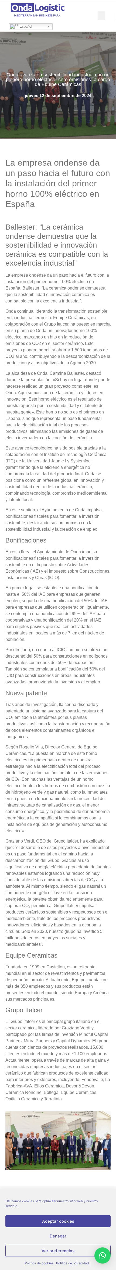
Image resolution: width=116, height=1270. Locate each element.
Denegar (58, 1236)
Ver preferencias (58, 1250)
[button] (101, 15)
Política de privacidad (72, 1263)
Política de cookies (39, 1263)
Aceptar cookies (58, 1221)
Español (25, 26)
